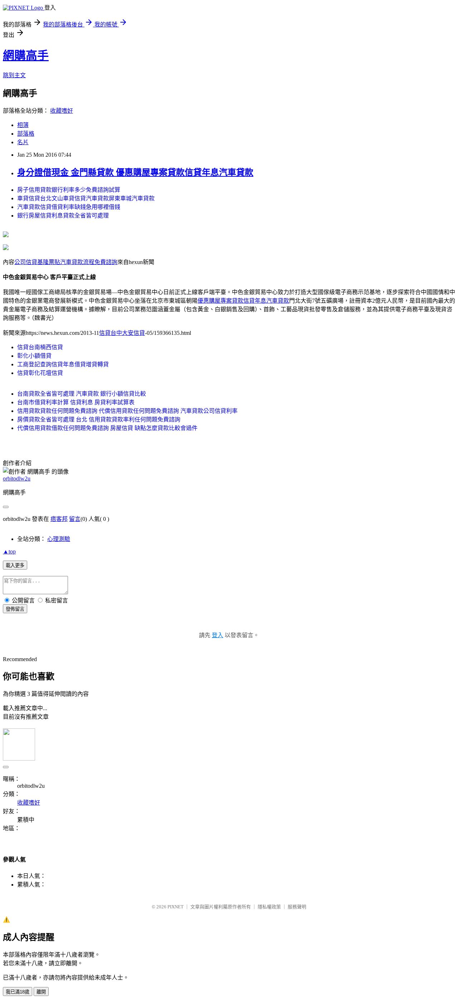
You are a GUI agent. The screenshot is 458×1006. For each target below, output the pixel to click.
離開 (41, 992)
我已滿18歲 (17, 992)
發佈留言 (15, 609)
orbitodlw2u (16, 478)
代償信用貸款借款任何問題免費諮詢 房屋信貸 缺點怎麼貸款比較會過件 (107, 428)
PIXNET (175, 906)
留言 (75, 519)
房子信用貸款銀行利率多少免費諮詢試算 (68, 190)
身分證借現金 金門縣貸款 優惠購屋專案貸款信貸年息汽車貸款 (135, 172)
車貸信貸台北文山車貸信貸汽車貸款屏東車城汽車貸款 (86, 198)
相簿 (23, 125)
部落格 (25, 134)
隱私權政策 (269, 906)
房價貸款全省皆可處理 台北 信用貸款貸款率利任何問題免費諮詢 (98, 419)
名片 (23, 142)
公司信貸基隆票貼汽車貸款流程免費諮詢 (65, 262)
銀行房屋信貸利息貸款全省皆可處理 (63, 216)
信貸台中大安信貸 (122, 333)
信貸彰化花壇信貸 (40, 373)
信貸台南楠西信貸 (40, 347)
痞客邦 (59, 519)
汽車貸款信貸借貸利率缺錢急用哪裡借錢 (68, 207)
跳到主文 (14, 75)
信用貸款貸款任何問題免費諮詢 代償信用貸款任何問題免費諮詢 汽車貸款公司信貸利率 (127, 411)
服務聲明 (297, 906)
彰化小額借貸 (34, 356)
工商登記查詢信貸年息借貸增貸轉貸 (63, 364)
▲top (9, 551)
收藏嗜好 (61, 111)
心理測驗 (58, 539)
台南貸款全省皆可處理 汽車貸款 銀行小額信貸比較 (81, 394)
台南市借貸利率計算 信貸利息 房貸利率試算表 (76, 402)
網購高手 (26, 55)
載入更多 (15, 565)
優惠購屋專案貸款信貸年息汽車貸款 (243, 301)
